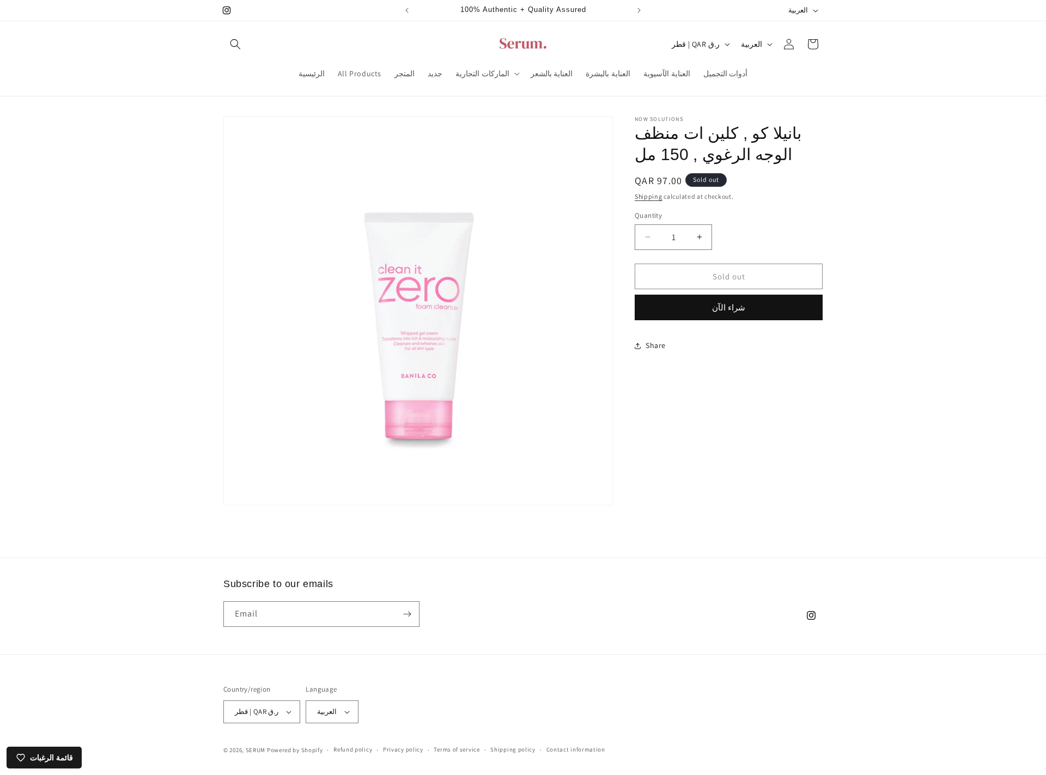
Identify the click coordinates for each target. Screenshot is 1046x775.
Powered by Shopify (295, 750)
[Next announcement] (639, 10)
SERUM (256, 750)
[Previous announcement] (407, 10)
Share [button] (656, 345)
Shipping (648, 196)
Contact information (575, 749)
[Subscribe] (407, 614)
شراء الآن (728, 307)
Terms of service (456, 749)
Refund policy (352, 749)
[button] (235, 44)
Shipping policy (513, 749)
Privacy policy (403, 749)
